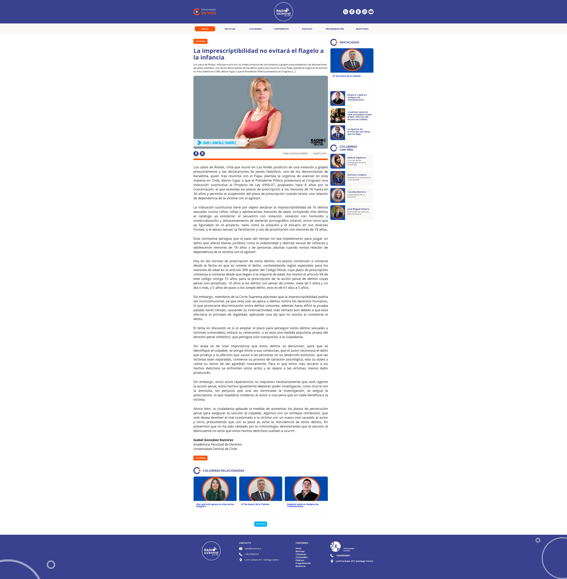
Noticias (230, 28)
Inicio (204, 28)
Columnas (255, 28)
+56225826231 (252, 554)
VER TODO (260, 524)
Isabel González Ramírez (295, 153)
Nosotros (362, 28)
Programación (335, 28)
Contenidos (281, 28)
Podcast (307, 28)
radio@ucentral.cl (253, 548)
